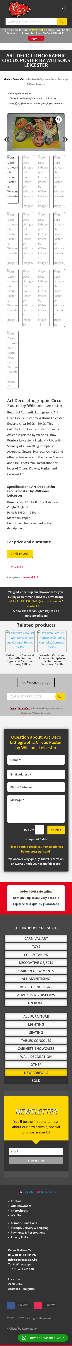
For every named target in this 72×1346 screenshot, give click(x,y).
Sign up (36, 38)
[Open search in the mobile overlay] (36, 21)
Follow (23, 1305)
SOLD (36, 1080)
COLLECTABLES (36, 954)
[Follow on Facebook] (11, 1305)
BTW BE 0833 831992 (22, 1255)
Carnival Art (19, 79)
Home (7, 79)
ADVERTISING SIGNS (36, 987)
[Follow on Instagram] (38, 1305)
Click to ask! (20, 554)
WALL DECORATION (36, 1056)
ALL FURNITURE (36, 1016)
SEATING (36, 1032)
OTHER (36, 1064)
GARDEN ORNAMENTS (36, 970)
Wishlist (16, 1215)
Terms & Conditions (24, 1223)
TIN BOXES (36, 1003)
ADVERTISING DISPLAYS (36, 995)
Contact (16, 1201)
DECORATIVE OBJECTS (36, 962)
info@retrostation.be (47, 601)
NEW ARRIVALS (36, 1072)
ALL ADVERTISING (36, 978)
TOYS (36, 946)
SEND (56, 829)
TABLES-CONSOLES (36, 1040)
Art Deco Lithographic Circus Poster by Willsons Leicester (36, 742)
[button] (58, 119)
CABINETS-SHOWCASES (36, 1048)
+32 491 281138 (20, 601)
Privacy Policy (20, 1237)
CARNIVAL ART (36, 938)
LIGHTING (36, 1024)
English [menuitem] (28, 1192)
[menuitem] (26, 1192)
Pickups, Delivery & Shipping (29, 1228)
